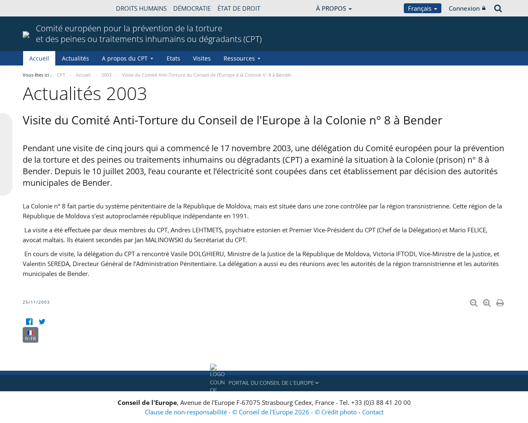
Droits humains (141, 8)
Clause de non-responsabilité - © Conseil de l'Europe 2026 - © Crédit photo (251, 412)
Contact (373, 412)
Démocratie (192, 8)
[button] (264, 383)
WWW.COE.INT (43, 8)
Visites (202, 58)
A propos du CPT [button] (125, 58)
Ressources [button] (239, 58)
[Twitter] (41, 321)
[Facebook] (29, 321)
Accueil (39, 58)
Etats (173, 58)
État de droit (238, 8)
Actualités (75, 58)
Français (420, 8)
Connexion (464, 8)
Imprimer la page (500, 301)
